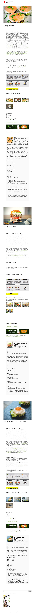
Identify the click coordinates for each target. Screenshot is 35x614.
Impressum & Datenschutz (22, 612)
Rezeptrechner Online (9, 336)
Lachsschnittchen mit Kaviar (10, 46)
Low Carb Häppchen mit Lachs (11, 226)
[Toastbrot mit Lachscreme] (9, 501)
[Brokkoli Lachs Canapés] (9, 102)
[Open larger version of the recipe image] (10, 140)
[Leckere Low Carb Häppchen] (17, 501)
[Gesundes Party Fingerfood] (17, 102)
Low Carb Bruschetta (24, 250)
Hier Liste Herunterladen (12, 89)
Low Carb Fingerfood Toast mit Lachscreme (15, 421)
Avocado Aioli (19, 452)
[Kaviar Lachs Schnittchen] (9, 313)
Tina (5, 26)
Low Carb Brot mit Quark (11, 451)
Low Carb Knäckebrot (22, 450)
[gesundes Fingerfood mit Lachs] (25, 102)
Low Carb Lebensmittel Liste (22, 66)
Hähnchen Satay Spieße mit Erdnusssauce (12, 53)
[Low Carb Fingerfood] (25, 501)
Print (15, 137)
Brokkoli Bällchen (19, 48)
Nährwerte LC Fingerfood (12, 122)
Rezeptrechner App (17, 336)
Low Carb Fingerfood (9, 25)
